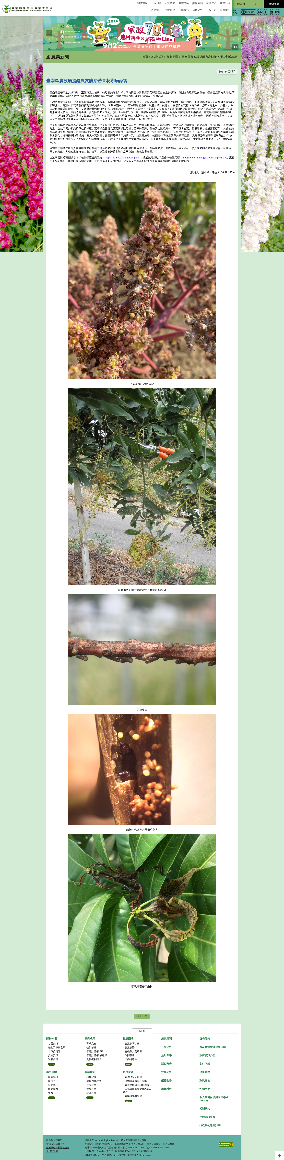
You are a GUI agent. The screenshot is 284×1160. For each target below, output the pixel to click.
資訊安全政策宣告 (55, 1144)
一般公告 (211, 10)
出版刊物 (156, 3)
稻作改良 (91, 1077)
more (52, 1064)
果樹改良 (91, 1085)
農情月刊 (53, 1081)
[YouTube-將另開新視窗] (271, 12)
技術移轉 (91, 1047)
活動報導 (170, 10)
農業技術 (183, 3)
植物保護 (211, 3)
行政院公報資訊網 (210, 1125)
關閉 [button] (142, 1031)
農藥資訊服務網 (133, 1096)
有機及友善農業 (133, 1051)
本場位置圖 (52, 1151)
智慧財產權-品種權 (96, 1055)
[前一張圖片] (49, 33)
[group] (142, 33)
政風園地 (205, 1080)
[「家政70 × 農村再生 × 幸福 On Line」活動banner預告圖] (142, 33)
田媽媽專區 (131, 1059)
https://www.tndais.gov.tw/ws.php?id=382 (205, 157)
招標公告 (197, 10)
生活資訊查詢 (207, 1116)
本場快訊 (157, 56)
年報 (50, 1093)
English (250, 12)
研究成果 (170, 3)
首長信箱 (205, 1038)
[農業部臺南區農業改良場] (27, 9)
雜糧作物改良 (93, 1081)
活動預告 (156, 10)
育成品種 (91, 1043)
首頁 (145, 56)
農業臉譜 (130, 1047)
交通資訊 (53, 1055)
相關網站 (205, 1108)
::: (134, 1)
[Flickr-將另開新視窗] (259, 12)
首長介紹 (53, 1043)
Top (279, 1155)
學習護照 (225, 10)
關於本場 (142, 3)
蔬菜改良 (91, 1089)
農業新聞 (225, 3)
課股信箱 (53, 1059)
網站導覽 (274, 4)
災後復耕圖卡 (93, 1059)
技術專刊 (53, 1085)
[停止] (235, 47)
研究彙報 (53, 1089)
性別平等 (205, 1088)
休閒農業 (130, 1055)
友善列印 (230, 71)
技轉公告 (183, 10)
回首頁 (241, 4)
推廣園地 (197, 3)
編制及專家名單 (56, 1047)
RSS (255, 4)
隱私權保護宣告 (54, 1140)
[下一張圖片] (235, 33)
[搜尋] (235, 14)
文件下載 (205, 1063)
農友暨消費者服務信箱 (213, 1047)
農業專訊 (53, 1077)
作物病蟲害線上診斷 (136, 1081)
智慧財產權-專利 (95, 1051)
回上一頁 (142, 1016)
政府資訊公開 (207, 1055)
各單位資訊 (54, 1051)
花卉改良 (91, 1093)
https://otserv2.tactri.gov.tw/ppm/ (123, 157)
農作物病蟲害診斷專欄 (137, 1085)
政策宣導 (205, 1072)
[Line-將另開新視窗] (277, 12)
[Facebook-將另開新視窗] (265, 12)
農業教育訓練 (132, 1043)
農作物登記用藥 (133, 1077)
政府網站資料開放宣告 (57, 1147)
